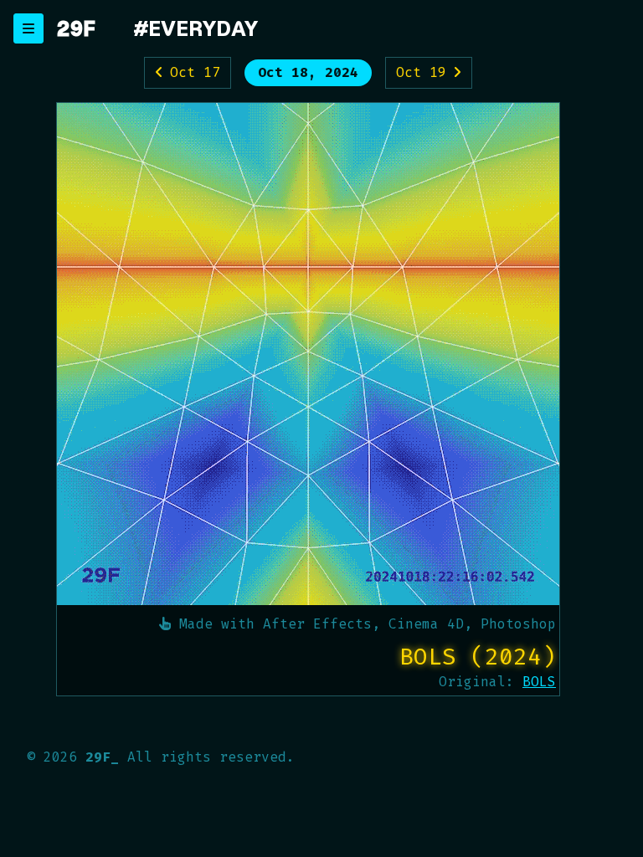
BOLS (539, 681)
